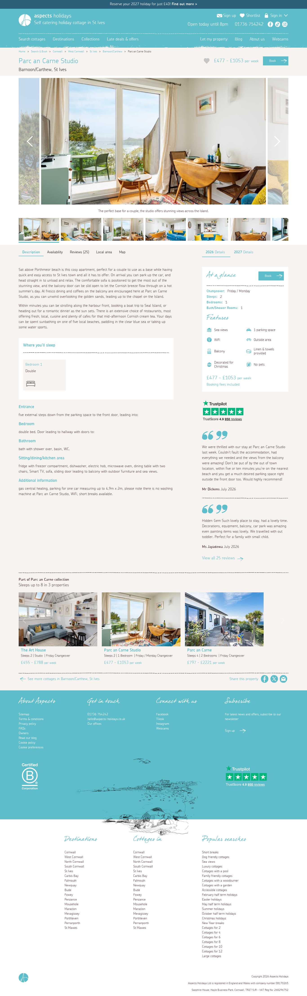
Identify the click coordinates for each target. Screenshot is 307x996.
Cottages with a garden (217, 885)
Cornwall (57, 51)
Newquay (70, 885)
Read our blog (28, 738)
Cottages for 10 (212, 946)
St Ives (93, 51)
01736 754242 (97, 714)
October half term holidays (219, 913)
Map (122, 252)
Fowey (69, 894)
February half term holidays (219, 894)
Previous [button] (30, 141)
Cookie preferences (31, 747)
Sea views (208, 861)
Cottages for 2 (211, 927)
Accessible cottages (214, 890)
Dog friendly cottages (215, 857)
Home (22, 51)
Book (272, 60)
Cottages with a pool (215, 871)
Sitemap (24, 714)
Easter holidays (212, 899)
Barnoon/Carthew (112, 51)
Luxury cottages (212, 866)
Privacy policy (27, 723)
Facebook (270, 24)
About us (257, 39)
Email (283, 679)
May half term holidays (216, 904)
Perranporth (72, 923)
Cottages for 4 (211, 932)
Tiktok (160, 719)
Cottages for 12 (212, 951)
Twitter (274, 679)
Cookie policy (27, 742)
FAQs (22, 728)
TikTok (277, 24)
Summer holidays (213, 909)
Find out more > (184, 4)
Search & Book (39, 51)
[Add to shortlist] (206, 61)
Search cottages (32, 39)
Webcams (280, 39)
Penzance (71, 899)
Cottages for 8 (211, 942)
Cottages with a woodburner (220, 880)
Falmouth (70, 880)
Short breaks (210, 852)
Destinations (63, 39)
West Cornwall (76, 51)
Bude (68, 890)
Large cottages (211, 956)
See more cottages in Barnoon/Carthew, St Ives (64, 679)
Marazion (70, 909)
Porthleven (71, 918)
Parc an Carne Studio (122, 650)
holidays (52, 16)
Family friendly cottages (217, 876)
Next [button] (277, 141)
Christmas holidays (214, 918)
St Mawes (71, 927)
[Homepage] (25, 20)
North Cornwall (74, 861)
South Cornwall (74, 866)
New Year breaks (213, 923)
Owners (24, 733)
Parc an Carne (199, 650)
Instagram (284, 24)
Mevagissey (72, 913)
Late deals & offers (123, 39)
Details (215, 252)
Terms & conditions (31, 719)
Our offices (94, 723)
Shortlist (253, 16)
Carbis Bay (71, 876)
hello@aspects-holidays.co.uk (106, 719)
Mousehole (71, 904)
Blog (238, 39)
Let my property (213, 39)
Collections (91, 39)
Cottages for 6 (211, 937)
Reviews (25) (79, 252)
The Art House (33, 650)
